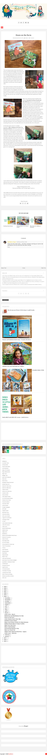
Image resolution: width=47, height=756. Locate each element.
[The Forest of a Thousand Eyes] (8, 447)
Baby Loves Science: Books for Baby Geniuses (16, 622)
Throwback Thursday (6, 570)
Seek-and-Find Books (6, 558)
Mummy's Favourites (6, 537)
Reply (9, 247)
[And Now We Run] (32, 447)
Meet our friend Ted (9, 630)
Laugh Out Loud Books (6, 517)
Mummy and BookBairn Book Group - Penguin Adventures (16, 339)
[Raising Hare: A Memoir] (6, 451)
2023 (5, 588)
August (7, 604)
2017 (5, 638)
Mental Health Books (6, 528)
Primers (4, 547)
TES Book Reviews (6, 568)
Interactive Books (5, 514)
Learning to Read (5, 519)
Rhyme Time (4, 556)
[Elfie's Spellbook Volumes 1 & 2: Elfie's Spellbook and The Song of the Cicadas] (12, 447)
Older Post (43, 268)
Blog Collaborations (6, 471)
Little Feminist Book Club (7, 523)
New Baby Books (5, 540)
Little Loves (4, 526)
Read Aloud (4, 553)
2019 (5, 594)
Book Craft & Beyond (6, 477)
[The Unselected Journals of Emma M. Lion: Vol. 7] (10, 447)
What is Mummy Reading (7, 574)
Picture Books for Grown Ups (8, 544)
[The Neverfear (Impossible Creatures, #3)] (39, 447)
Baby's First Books (6, 470)
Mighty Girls (4, 531)
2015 (5, 641)
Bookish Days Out (6, 484)
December (8, 598)
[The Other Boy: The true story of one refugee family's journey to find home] (21, 447)
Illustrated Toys (5, 512)
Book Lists (4, 478)
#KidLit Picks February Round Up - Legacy (15, 631)
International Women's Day (11, 628)
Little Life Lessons (6, 524)
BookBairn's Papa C (12, 242)
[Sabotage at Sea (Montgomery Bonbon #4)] (6, 447)
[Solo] (30, 447)
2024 (5, 586)
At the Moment (5, 468)
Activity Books (5, 464)
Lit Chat (3, 521)
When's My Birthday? (9, 627)
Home (23, 268)
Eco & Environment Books (7, 498)
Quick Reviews (5, 549)
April (6, 611)
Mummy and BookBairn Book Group (9, 535)
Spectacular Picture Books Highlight (9, 560)
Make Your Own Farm (10, 625)
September (8, 603)
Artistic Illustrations (6, 466)
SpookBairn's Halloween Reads (8, 561)
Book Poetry (4, 480)
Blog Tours (4, 473)
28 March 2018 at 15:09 (22, 242)
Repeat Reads (5, 554)
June (6, 607)
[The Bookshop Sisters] (14, 447)
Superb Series (5, 567)
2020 (5, 593)
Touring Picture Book (6, 572)
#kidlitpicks (4, 461)
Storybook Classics (6, 565)
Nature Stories (5, 538)
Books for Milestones (6, 487)
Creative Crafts (5, 493)
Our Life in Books (5, 542)
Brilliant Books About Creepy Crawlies (14, 623)
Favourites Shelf (5, 503)
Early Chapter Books (6, 496)
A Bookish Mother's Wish (38, 370)
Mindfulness (4, 533)
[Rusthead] (3, 447)
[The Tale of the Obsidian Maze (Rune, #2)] (17, 447)
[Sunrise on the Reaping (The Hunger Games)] (35, 447)
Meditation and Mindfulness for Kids (14, 616)
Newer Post (3, 268)
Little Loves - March (9, 614)
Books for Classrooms (6, 486)
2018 (5, 596)
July (6, 606)
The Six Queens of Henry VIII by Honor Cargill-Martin (21, 310)
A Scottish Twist (5, 463)
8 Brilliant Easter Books (10, 620)
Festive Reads (5, 505)
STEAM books (5, 563)
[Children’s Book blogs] (8, 714)
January (7, 636)
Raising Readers (5, 551)
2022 (5, 590)
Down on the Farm (9, 617)
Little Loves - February (10, 633)
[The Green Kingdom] (26, 447)
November (8, 599)
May (6, 609)
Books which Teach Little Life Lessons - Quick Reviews (15, 417)
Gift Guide (4, 508)
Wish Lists (4, 577)
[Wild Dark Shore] (3, 451)
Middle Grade (5, 530)
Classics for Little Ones (7, 491)
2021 (5, 591)
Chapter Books (5, 489)
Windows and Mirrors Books (8, 576)
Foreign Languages (6, 507)
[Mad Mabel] (23, 447)
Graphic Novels (5, 510)
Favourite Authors (6, 501)
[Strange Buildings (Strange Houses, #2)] (37, 447)
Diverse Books (5, 494)
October (7, 601)
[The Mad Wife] (41, 447)
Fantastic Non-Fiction (6, 500)
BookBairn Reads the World (7, 482)
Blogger (26, 726)
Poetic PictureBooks (6, 546)
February (7, 634)
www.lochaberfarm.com (12, 76)
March (6, 612)
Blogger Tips (5, 475)
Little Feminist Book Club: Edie (12, 619)
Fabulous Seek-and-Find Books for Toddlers (13, 366)
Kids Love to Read (6, 516)
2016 (5, 639)
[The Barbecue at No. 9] (8, 451)
